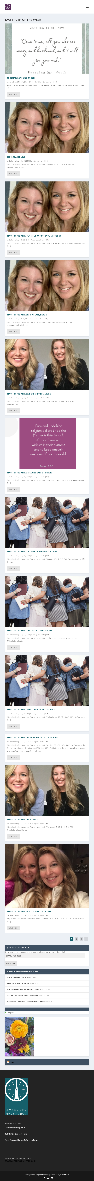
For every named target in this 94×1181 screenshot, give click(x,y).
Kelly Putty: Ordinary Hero (18, 983)
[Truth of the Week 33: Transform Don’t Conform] (47, 522)
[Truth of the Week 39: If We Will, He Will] (47, 285)
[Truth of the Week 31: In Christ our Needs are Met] (47, 680)
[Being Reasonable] (47, 127)
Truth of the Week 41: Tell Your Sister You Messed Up (34, 236)
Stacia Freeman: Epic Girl (17, 977)
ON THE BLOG (34, 82)
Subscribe (10, 963)
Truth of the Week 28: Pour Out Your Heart (29, 911)
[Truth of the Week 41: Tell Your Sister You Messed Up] (47, 206)
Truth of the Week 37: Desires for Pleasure (29, 394)
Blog (11, 1062)
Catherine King (14, 161)
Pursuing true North (46, 82)
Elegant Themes (42, 1175)
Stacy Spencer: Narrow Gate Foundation (24, 989)
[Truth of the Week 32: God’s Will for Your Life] (47, 601)
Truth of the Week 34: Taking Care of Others (29, 473)
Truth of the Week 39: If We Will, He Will (27, 315)
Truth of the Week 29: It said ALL (23, 819)
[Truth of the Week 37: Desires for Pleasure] (47, 364)
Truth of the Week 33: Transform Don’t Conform (32, 551)
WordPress (64, 1175)
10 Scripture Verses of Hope (21, 78)
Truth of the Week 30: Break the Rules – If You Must (33, 738)
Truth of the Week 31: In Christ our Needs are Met (32, 709)
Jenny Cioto (13, 82)
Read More (13, 94)
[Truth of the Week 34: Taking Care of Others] (47, 443)
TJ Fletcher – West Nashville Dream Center (24, 1001)
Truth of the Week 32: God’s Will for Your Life (30, 630)
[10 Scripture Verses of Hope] (47, 48)
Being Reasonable (16, 157)
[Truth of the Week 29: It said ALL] (47, 790)
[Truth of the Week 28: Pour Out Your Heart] (47, 876)
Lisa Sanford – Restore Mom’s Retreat (23, 995)
